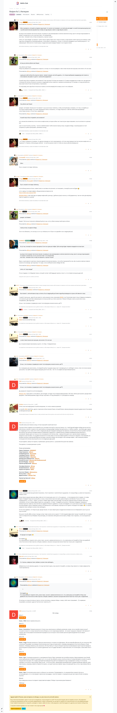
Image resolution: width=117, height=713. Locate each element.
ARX (16, 155)
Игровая (12, 14)
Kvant (21, 491)
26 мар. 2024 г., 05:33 (32, 556)
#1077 (90, 529)
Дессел (21, 556)
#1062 (90, 57)
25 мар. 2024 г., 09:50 (36, 178)
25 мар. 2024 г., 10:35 (36, 334)
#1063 (90, 98)
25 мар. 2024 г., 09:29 (36, 22)
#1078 (90, 556)
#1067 (90, 211)
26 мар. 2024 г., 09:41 (36, 579)
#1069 (90, 287)
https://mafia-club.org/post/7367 (27, 193)
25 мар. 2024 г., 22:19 (36, 490)
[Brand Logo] (17, 3)
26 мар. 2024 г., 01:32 (36, 529)
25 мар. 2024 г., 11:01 (40, 358)
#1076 (90, 490)
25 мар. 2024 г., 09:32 (36, 57)
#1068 (90, 240)
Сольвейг (22, 157)
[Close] (90, 697)
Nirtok (21, 287)
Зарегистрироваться (16, 708)
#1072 (90, 358)
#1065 (90, 157)
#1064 (90, 139)
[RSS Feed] (51, 14)
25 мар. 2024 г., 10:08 (43, 240)
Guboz (21, 404)
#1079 (90, 579)
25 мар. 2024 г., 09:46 (34, 157)
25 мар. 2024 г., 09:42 (36, 139)
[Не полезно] (91, 49)
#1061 (90, 22)
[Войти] (115, 2)
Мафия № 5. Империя (44, 24)
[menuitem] (115, 2)
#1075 (90, 422)
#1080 (90, 611)
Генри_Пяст (23, 358)
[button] (2, 709)
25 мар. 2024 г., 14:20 (30, 422)
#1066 (90, 178)
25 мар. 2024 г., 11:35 (30, 381)
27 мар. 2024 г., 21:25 (30, 611)
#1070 (90, 317)
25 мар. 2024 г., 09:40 (36, 98)
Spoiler (22, 481)
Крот (20, 57)
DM (20, 381)
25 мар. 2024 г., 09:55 (36, 211)
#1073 (90, 381)
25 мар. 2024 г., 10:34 (36, 317)
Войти (23, 708)
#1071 (90, 334)
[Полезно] (86, 49)
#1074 (90, 404)
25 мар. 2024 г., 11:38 (32, 404)
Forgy (21, 22)
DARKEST (17, 20)
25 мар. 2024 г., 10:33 (36, 287)
